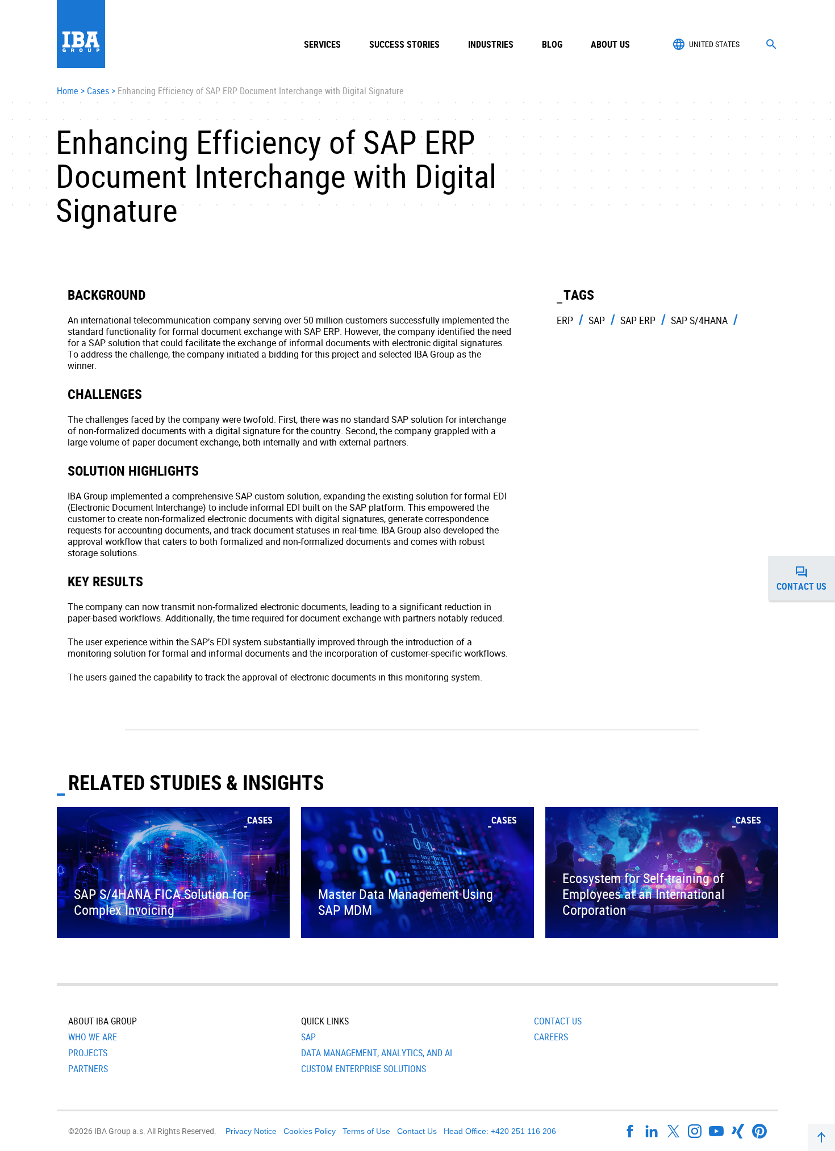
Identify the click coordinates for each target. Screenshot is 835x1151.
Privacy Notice (251, 1131)
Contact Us (558, 1021)
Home (67, 91)
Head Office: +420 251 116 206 (500, 1131)
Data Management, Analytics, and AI (376, 1053)
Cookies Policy (309, 1131)
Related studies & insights (196, 782)
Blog (552, 44)
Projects (87, 1053)
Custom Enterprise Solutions (363, 1068)
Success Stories (404, 44)
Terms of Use (366, 1131)
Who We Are (92, 1037)
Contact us (805, 581)
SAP (308, 1037)
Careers (551, 1037)
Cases (98, 91)
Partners (88, 1068)
